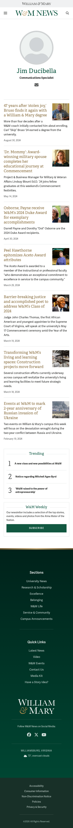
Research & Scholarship (37, 587)
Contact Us (36, 669)
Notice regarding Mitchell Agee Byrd (35, 476)
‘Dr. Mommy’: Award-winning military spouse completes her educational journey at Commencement (25, 161)
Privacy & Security (37, 807)
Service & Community (36, 612)
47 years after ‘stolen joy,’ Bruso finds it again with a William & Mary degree (25, 110)
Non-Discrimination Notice (36, 796)
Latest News (36, 650)
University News (36, 581)
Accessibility (36, 786)
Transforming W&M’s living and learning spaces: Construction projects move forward (24, 359)
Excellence (36, 594)
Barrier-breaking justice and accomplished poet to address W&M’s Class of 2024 (26, 304)
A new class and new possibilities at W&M (38, 463)
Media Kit (37, 676)
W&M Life (37, 606)
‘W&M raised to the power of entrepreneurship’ (31, 490)
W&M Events (36, 663)
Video (36, 657)
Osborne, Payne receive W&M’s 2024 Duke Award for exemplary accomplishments (25, 215)
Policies (36, 801)
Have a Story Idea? (36, 682)
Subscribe (36, 528)
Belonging (36, 600)
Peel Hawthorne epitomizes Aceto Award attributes (25, 255)
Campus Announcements (36, 619)
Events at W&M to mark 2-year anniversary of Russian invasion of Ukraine (24, 410)
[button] (65, 13)
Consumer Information (36, 791)
